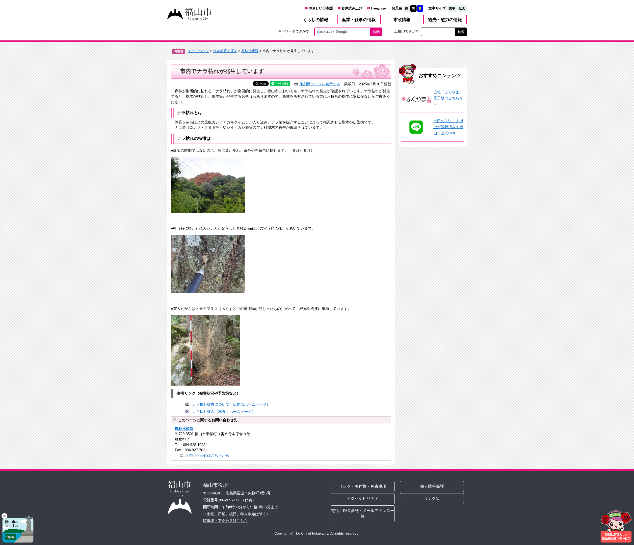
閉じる (4, 516)
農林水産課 (250, 51)
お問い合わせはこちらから (207, 455)
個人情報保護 (432, 486)
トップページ (198, 51)
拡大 (462, 8)
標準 (452, 8)
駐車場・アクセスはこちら (225, 520)
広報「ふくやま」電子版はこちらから (448, 98)
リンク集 (432, 498)
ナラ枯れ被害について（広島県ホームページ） (231, 404)
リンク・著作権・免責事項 (362, 486)
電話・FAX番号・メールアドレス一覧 (362, 513)
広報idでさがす (406, 31)
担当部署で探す (225, 51)
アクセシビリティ (362, 498)
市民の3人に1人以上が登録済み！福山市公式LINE (448, 127)
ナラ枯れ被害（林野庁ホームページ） (223, 411)
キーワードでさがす (293, 31)
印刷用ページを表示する (319, 84)
